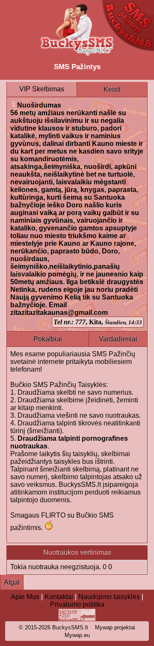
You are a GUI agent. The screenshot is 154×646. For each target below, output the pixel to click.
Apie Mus (25, 596)
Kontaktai (58, 596)
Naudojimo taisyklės (109, 596)
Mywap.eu (77, 635)
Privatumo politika (77, 604)
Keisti (112, 89)
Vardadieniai (118, 339)
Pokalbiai (47, 339)
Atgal (12, 582)
